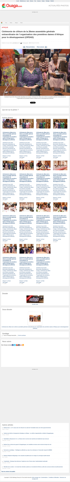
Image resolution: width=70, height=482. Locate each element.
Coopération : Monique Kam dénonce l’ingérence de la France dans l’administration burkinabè (25, 461)
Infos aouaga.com (36, 477)
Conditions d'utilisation (53, 477)
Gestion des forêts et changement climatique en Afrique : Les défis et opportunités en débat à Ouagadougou (29, 433)
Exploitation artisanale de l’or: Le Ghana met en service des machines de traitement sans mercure (26, 438)
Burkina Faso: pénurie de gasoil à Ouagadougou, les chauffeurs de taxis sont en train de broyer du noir (27, 444)
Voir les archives (22, 335)
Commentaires (44, 477)
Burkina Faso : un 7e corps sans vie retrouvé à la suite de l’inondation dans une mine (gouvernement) (27, 427)
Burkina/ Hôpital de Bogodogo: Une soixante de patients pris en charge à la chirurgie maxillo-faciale (27, 455)
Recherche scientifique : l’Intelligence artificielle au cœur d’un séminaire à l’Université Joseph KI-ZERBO (28, 450)
